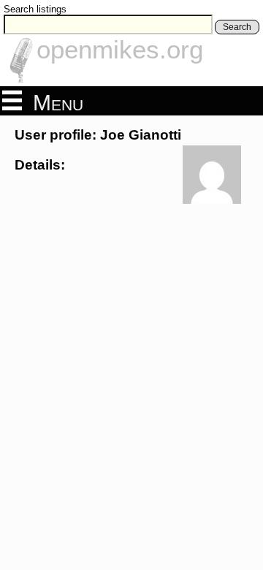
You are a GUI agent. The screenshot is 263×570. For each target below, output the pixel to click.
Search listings (35, 9)
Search (237, 27)
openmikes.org (120, 49)
